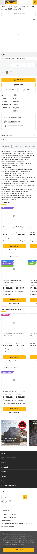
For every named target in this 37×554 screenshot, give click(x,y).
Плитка (3, 462)
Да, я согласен (18, 549)
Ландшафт (5, 467)
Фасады (4, 476)
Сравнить (20, 238)
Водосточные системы (9, 481)
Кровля (3, 453)
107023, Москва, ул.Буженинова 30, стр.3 (18, 523)
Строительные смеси (8, 485)
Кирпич (3, 471)
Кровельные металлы (8, 458)
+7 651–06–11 (10, 517)
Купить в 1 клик (18, 85)
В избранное (9, 238)
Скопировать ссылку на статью (24, 146)
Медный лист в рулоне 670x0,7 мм (14, 391)
